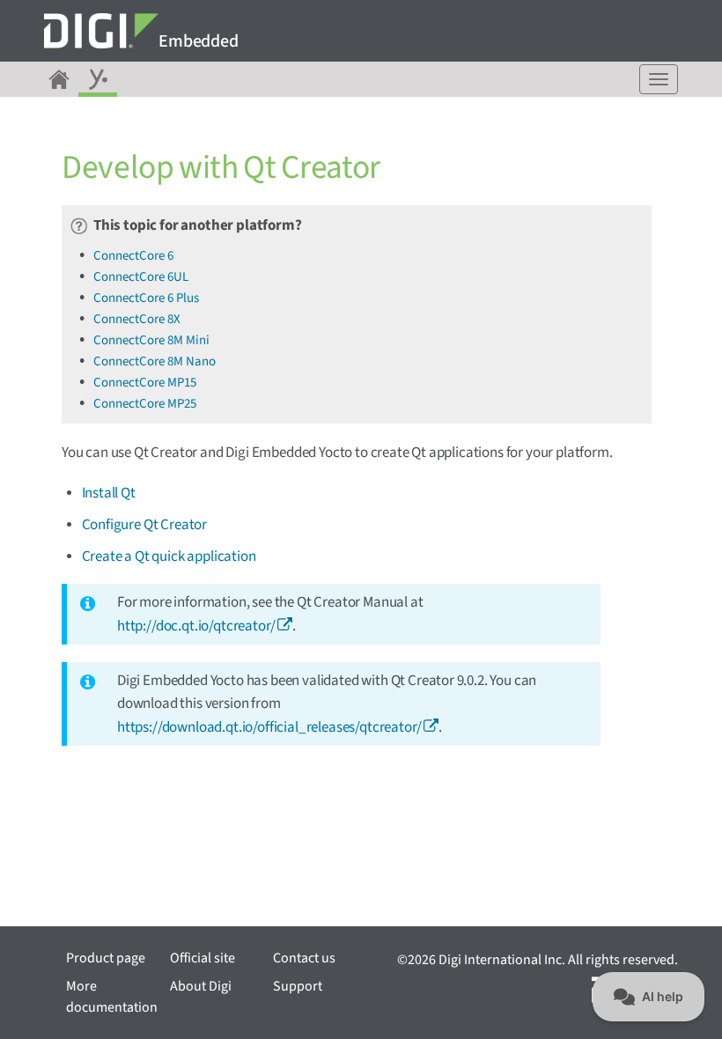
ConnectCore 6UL (140, 277)
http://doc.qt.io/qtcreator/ (196, 626)
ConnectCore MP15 (144, 382)
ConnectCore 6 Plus (146, 298)
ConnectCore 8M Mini (151, 340)
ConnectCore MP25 (144, 403)
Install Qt (109, 493)
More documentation (112, 996)
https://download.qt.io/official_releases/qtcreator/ (269, 727)
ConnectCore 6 (133, 256)
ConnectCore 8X (136, 319)
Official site (202, 958)
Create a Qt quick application (169, 556)
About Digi (201, 986)
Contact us (304, 958)
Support (297, 986)
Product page (105, 958)
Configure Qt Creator (145, 524)
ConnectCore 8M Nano (154, 361)
